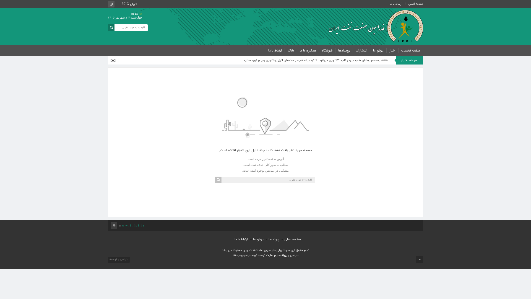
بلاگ (291, 50)
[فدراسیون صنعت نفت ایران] (373, 26)
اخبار (392, 50)
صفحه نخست (410, 50)
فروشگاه (327, 50)
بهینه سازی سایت (276, 255)
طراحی (293, 255)
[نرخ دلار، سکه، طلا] (114, 60)
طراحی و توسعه (118, 259)
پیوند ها (274, 239)
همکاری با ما (308, 50)
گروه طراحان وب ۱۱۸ (245, 255)
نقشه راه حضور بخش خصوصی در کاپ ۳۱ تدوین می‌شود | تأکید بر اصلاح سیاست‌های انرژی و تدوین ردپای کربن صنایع (315, 60)
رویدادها (344, 50)
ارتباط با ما (395, 4)
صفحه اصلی (415, 4)
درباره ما (378, 50)
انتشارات (361, 50)
